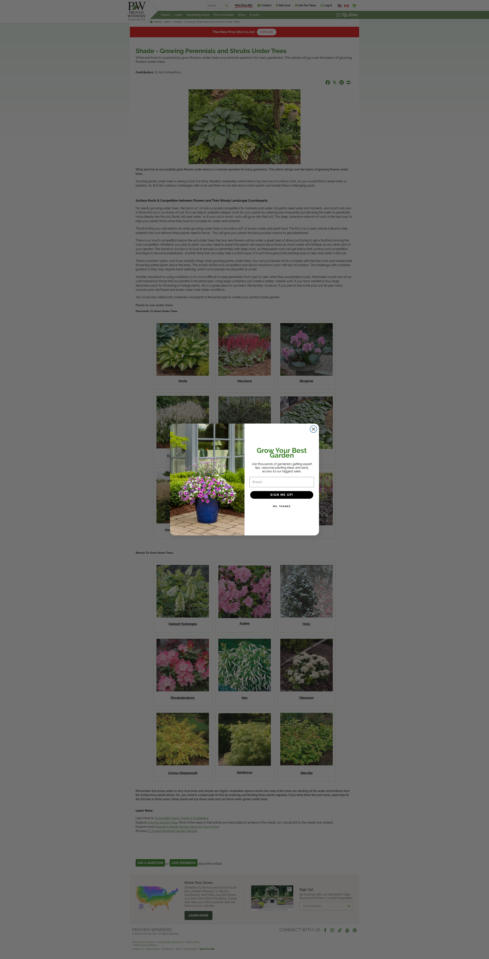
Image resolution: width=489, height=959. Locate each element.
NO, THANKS (282, 506)
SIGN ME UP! (281, 495)
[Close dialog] (313, 429)
